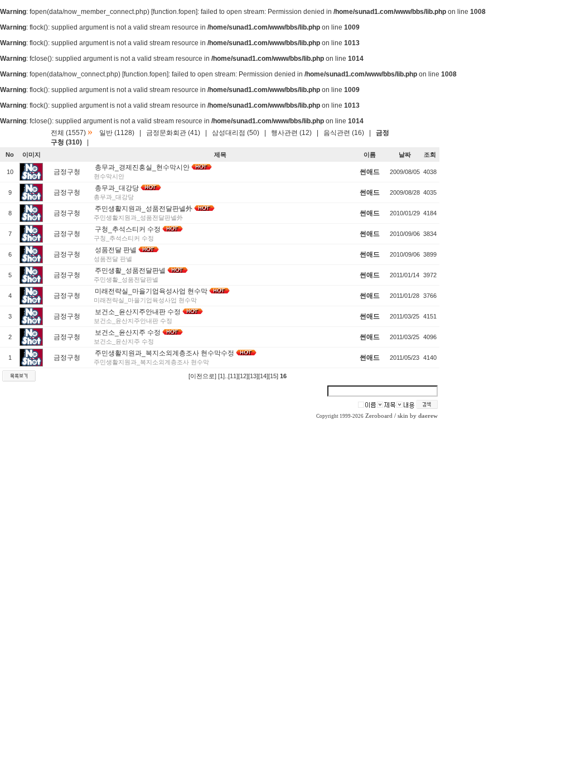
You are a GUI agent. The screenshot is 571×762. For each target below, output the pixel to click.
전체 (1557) (68, 133)
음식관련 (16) (343, 133)
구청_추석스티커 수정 (128, 229)
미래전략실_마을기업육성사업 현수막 (151, 291)
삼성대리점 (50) (235, 133)
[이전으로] (202, 376)
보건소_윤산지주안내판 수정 (138, 312)
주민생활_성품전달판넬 (130, 270)
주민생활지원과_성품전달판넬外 (143, 209)
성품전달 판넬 (116, 250)
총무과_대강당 (117, 188)
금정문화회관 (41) (173, 133)
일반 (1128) (116, 133)
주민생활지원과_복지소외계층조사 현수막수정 (164, 353)
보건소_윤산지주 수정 (128, 332)
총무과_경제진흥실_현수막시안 (142, 167)
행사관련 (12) (291, 133)
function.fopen (174, 12)
